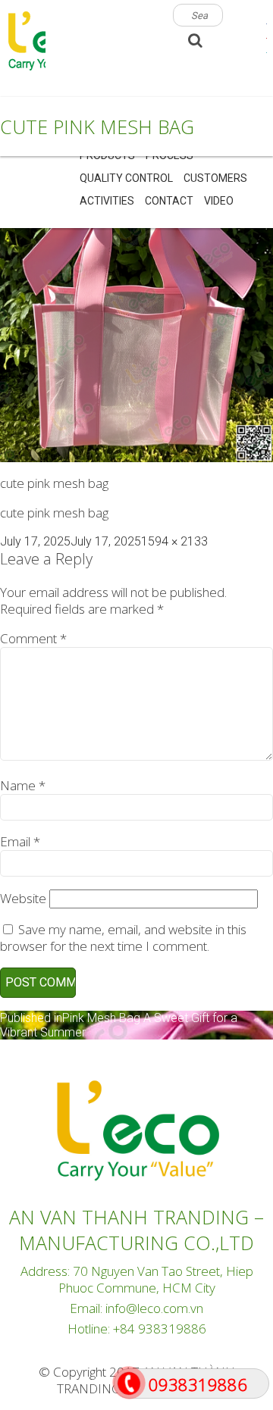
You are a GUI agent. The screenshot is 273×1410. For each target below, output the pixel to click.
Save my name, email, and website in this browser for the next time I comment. (123, 938)
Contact (169, 201)
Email (20, 841)
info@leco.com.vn (154, 1308)
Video (219, 201)
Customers (215, 178)
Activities (107, 201)
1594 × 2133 (174, 541)
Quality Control (126, 178)
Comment (33, 638)
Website (23, 898)
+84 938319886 (159, 1328)
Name (23, 785)
